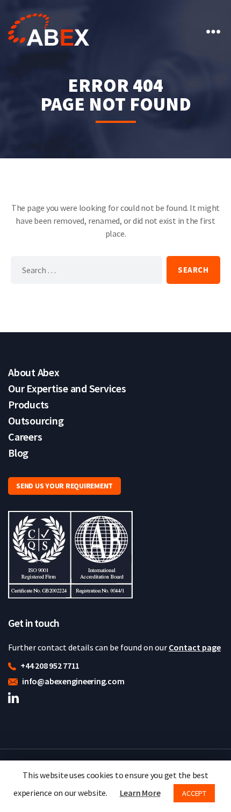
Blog (18, 452)
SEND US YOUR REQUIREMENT (64, 486)
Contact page (195, 647)
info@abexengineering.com (72, 681)
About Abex (34, 372)
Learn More (140, 792)
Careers (25, 436)
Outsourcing (35, 420)
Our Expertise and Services (67, 388)
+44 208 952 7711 (49, 665)
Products (28, 404)
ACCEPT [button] (194, 793)
